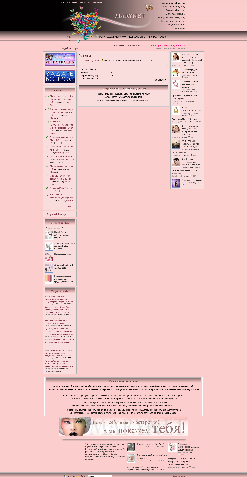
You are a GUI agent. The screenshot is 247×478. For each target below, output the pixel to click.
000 (60, 162)
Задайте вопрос (70, 48)
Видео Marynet (176, 24)
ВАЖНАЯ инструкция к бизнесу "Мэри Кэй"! (61, 158)
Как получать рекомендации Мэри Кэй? (62, 196)
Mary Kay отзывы (175, 13)
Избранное (178, 28)
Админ (185, 65)
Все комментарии (54, 371)
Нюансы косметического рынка (191, 109)
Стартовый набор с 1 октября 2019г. (63, 266)
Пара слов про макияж (192, 180)
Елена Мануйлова (62, 152)
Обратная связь (179, 476)
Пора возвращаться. (63, 254)
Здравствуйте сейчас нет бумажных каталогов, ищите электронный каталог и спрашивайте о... (60, 342)
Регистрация (71, 476)
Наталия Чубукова (50, 304)
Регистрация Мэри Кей (112, 36)
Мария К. (196, 183)
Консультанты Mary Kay (171, 17)
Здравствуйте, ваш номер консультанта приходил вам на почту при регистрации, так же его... (60, 299)
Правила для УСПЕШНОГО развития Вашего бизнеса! (188, 447)
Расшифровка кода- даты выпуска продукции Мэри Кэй (63, 279)
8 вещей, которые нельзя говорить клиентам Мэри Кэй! (62, 112)
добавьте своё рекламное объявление (170, 48)
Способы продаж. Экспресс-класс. (189, 71)
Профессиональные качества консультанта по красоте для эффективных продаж (181, 461)
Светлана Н (152, 447)
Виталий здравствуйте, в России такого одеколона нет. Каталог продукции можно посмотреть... (58, 310)
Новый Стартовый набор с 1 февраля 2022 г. (62, 235)
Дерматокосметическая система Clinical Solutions (64, 246)
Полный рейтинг (66, 206)
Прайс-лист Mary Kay (173, 6)
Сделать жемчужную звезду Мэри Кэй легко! (61, 177)
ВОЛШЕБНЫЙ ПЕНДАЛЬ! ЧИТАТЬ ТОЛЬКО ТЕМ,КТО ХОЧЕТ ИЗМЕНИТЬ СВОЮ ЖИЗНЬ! (186, 147)
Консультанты (137, 36)
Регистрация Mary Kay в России (168, 45)
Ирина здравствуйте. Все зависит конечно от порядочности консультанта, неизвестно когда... (59, 353)
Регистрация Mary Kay (172, 3)
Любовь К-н (194, 75)
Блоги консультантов (173, 21)
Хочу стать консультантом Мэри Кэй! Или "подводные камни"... (62, 124)
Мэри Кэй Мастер (56, 214)
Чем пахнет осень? (54, 227)
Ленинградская (90, 60)
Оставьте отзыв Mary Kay (128, 45)
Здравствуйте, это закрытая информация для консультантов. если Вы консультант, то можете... (59, 331)
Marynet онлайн (60, 291)
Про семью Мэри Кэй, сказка (184, 119)
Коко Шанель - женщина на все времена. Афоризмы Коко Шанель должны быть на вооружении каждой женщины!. (186, 166)
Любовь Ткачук (190, 122)
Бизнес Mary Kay (175, 10)
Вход (83, 476)
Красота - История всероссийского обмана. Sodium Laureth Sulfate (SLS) (192, 58)
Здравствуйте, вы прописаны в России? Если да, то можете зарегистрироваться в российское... (59, 364)
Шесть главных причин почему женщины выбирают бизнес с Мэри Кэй (192, 130)
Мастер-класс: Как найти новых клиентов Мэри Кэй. (61, 99)
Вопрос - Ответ (158, 36)
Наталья (54, 118)
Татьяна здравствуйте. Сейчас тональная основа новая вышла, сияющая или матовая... (58, 320)
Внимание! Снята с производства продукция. (190, 84)
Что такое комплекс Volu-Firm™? (150, 444)
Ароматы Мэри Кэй (59, 187)
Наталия (54, 172)
